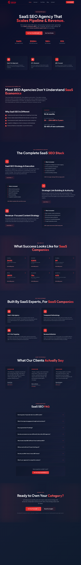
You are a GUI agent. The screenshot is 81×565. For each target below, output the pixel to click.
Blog (48, 2)
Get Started (70, 2)
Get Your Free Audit (32, 508)
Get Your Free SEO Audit (33, 33)
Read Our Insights (48, 508)
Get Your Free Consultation (40, 472)
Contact (53, 2)
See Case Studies (49, 33)
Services (35, 2)
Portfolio (43, 2)
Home (30, 2)
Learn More (9, 177)
